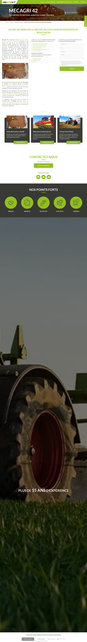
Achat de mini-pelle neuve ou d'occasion (40, 49)
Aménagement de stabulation (64, 2)
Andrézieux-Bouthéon (18, 22)
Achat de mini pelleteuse (37, 47)
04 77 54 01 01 (72, 12)
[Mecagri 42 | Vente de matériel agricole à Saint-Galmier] (10, 2)
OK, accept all (28, 639)
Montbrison (34, 61)
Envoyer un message (43, 165)
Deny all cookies (41, 639)
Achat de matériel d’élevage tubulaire (39, 45)
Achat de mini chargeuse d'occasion (39, 46)
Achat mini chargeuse (36, 50)
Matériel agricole (50, 2)
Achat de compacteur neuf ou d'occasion (40, 43)
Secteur (11, 22)
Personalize (53, 639)
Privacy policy (62, 639)
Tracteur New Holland (66, 131)
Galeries (76, 2)
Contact (82, 2)
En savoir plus (20, 142)
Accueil (42, 2)
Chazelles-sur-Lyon (36, 60)
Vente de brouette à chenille (15, 131)
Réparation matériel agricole (42, 131)
